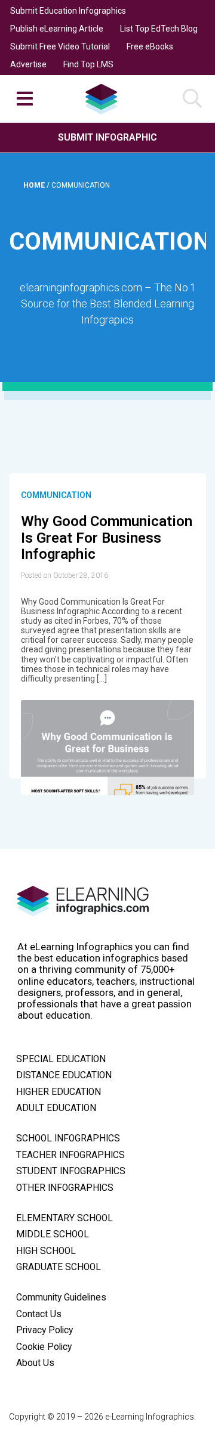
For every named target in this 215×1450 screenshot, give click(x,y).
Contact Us (39, 1314)
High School (46, 1251)
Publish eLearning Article (56, 28)
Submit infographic (107, 137)
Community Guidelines (61, 1297)
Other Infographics (64, 1188)
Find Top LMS (88, 64)
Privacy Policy (44, 1330)
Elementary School (64, 1218)
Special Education (61, 1059)
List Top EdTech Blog (159, 28)
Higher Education (58, 1092)
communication (56, 495)
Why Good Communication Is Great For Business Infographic (106, 537)
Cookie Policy (44, 1347)
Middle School (52, 1234)
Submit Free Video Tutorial (60, 46)
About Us (35, 1363)
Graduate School (58, 1267)
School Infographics (68, 1138)
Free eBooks (150, 46)
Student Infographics (70, 1171)
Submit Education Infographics (68, 10)
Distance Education (64, 1075)
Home (35, 185)
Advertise (28, 64)
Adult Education (56, 1108)
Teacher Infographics (70, 1155)
